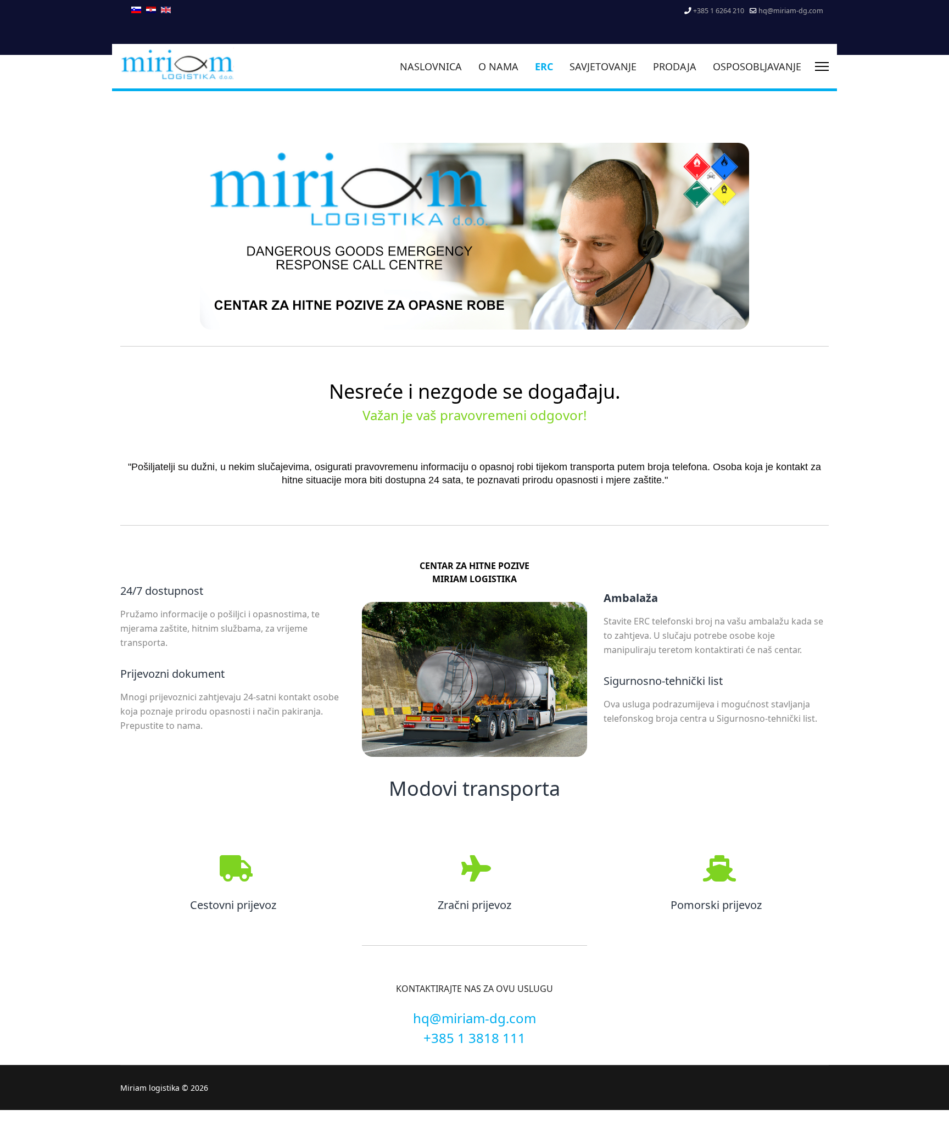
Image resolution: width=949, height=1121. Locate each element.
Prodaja (674, 66)
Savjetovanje (603, 66)
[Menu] (822, 66)
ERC (544, 66)
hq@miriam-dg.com (790, 10)
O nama (498, 66)
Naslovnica (431, 66)
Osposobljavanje (757, 66)
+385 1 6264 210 (718, 10)
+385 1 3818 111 (474, 1038)
